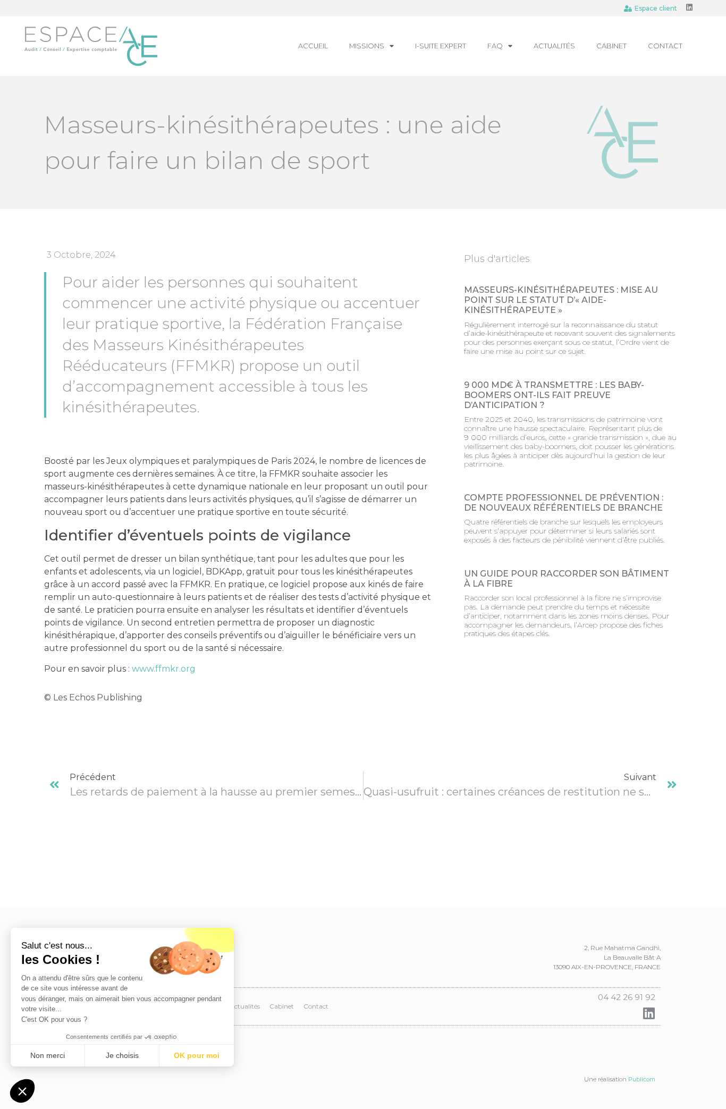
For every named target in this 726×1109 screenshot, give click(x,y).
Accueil (313, 46)
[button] (22, 1091)
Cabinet (611, 46)
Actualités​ (554, 46)
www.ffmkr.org (164, 669)
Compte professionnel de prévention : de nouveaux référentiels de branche (563, 503)
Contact (665, 46)
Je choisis (122, 1055)
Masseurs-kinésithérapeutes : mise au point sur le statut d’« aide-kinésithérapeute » (561, 300)
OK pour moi (197, 1055)
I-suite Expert (440, 46)
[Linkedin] (689, 7)
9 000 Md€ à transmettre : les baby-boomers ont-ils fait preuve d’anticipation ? (554, 395)
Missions (366, 46)
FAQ (495, 46)
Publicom (641, 1079)
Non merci (47, 1055)
